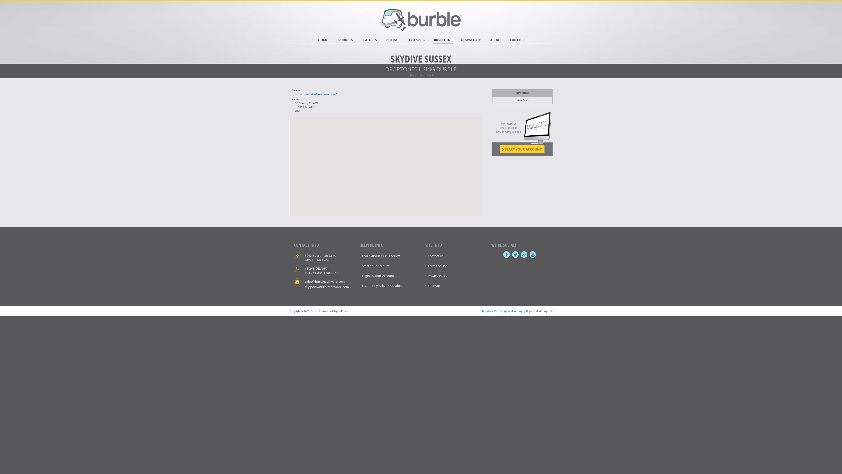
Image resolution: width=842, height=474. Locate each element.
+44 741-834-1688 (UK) (321, 273)
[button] (385, 164)
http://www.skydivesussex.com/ (316, 94)
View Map (522, 100)
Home (413, 74)
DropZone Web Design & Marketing (502, 311)
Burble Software (421, 18)
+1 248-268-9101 (317, 268)
